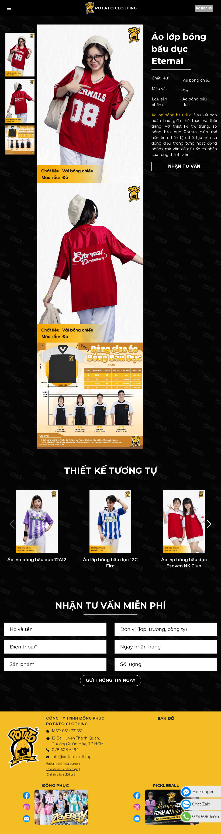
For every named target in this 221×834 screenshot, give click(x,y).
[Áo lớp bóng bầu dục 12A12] (36, 521)
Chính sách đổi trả (60, 774)
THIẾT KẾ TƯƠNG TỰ (110, 470)
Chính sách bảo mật (62, 769)
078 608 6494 (65, 749)
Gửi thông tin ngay (111, 680)
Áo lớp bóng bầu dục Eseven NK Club (184, 562)
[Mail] (28, 819)
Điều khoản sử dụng (62, 764)
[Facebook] (28, 795)
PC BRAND (204, 8)
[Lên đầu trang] (216, 827)
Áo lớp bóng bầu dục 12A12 (36, 559)
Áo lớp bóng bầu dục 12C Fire (110, 562)
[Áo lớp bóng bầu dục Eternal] (19, 54)
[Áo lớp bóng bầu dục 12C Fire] (110, 521)
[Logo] (89, 8)
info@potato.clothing (72, 756)
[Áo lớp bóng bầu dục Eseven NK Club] (184, 521)
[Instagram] (28, 807)
